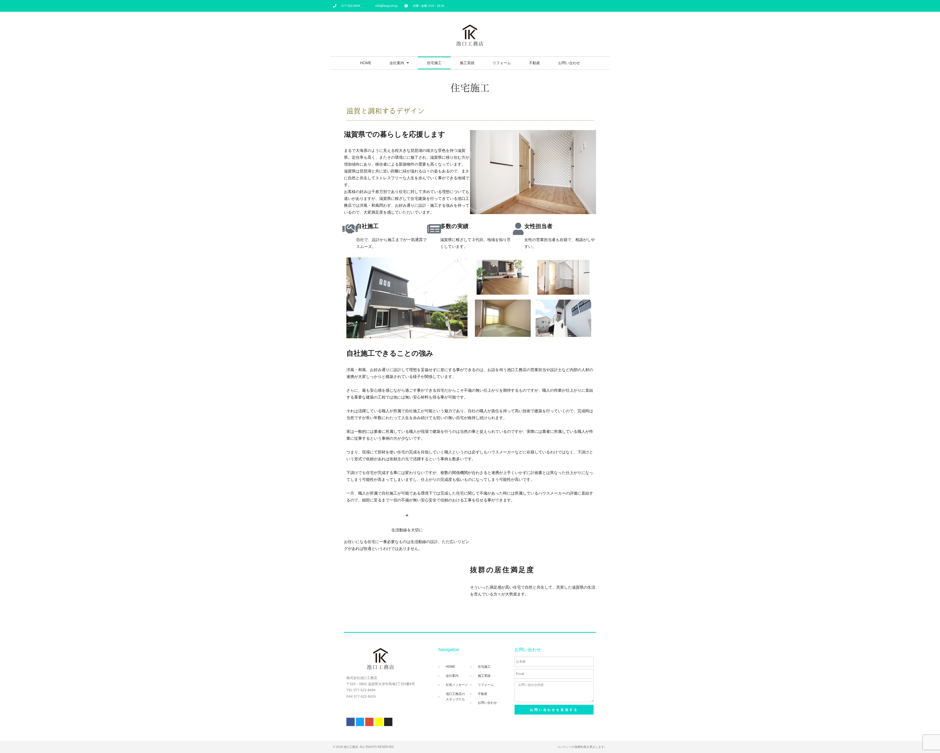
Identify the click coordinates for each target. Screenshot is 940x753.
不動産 (534, 63)
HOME (365, 63)
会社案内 (396, 63)
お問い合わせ (569, 63)
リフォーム (502, 63)
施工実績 (467, 63)
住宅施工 (434, 63)
